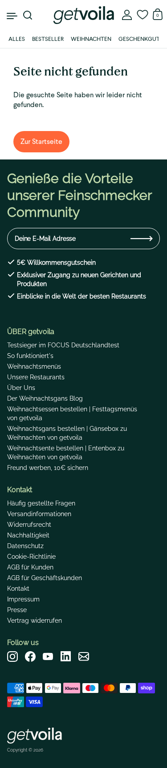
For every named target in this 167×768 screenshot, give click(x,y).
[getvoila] (83, 15)
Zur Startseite (41, 141)
